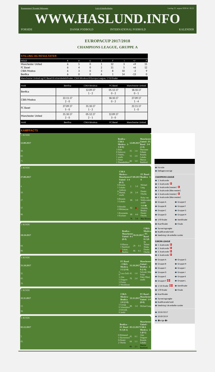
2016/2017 (162, 312)
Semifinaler (182, 220)
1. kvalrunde (163, 180)
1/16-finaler (162, 286)
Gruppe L (181, 281)
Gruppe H (181, 215)
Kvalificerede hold (165, 232)
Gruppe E (181, 202)
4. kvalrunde (163, 255)
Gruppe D (161, 215)
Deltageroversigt (164, 171)
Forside (160, 167)
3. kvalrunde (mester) (167, 187)
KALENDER (186, 29)
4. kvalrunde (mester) (167, 194)
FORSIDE (26, 29)
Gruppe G (181, 210)
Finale (180, 224)
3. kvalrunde (163, 252)
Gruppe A (161, 202)
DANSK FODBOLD (81, 29)
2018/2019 (162, 316)
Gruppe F (181, 206)
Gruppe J (181, 272)
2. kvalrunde (163, 184)
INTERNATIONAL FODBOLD (128, 29)
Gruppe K (181, 276)
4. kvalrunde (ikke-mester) (169, 197)
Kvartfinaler (162, 224)
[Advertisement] (107, 360)
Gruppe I (181, 268)
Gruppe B (161, 206)
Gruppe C (161, 210)
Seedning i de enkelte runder (170, 235)
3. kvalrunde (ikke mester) (169, 191)
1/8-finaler (162, 220)
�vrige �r (162, 320)
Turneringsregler (164, 228)
